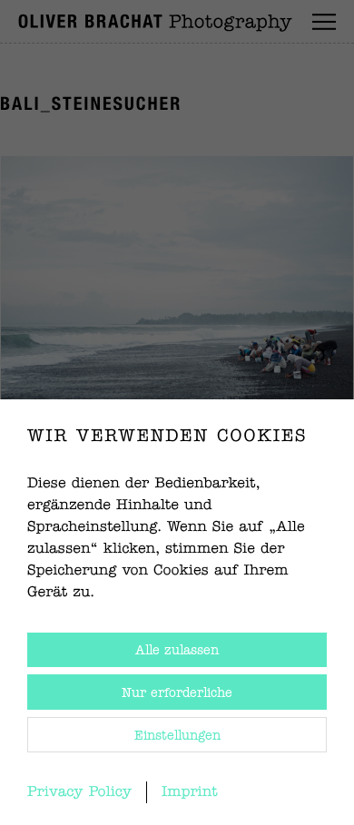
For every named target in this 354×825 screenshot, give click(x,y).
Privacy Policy (79, 792)
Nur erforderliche (177, 693)
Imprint (190, 792)
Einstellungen (177, 736)
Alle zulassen (177, 650)
